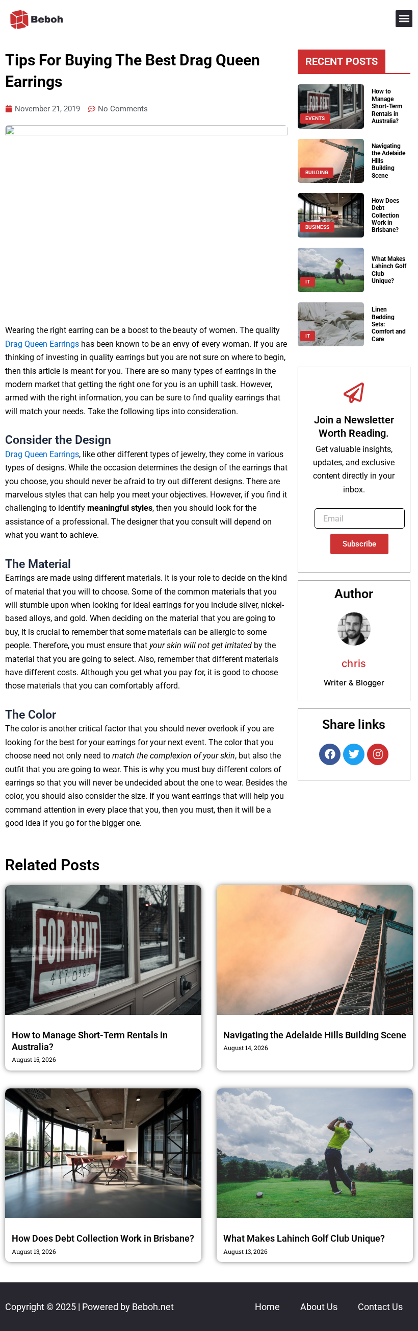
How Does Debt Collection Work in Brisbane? (385, 215)
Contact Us (380, 1306)
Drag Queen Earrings (42, 344)
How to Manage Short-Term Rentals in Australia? (387, 106)
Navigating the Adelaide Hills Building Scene (314, 1035)
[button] (404, 19)
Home (267, 1306)
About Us (318, 1306)
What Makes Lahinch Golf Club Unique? (304, 1238)
